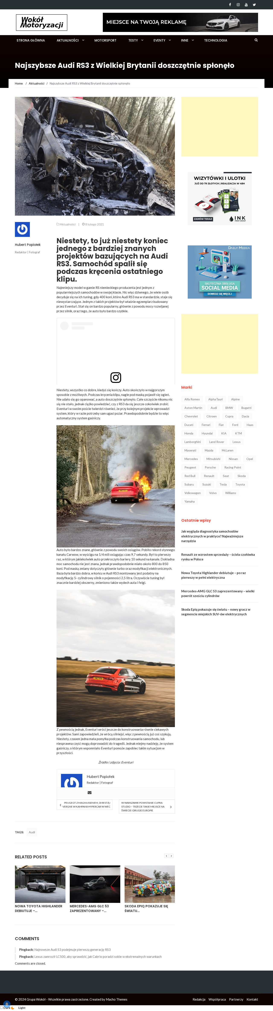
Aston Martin (193, 408)
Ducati (188, 425)
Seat (226, 476)
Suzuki (206, 484)
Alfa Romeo (192, 399)
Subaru (189, 484)
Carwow (72, 554)
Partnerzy (236, 999)
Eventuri (127, 762)
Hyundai (207, 433)
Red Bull (189, 476)
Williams (230, 493)
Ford (235, 425)
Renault (209, 476)
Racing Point (232, 467)
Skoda (242, 476)
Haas (250, 425)
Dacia (245, 416)
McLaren (227, 450)
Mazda (209, 450)
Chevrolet (191, 416)
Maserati (190, 450)
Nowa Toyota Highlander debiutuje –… (38, 908)
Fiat (221, 425)
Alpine (235, 399)
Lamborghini (192, 442)
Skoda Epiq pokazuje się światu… (146, 908)
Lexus (237, 442)
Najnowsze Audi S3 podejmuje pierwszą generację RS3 (72, 949)
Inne (184, 40)
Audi (32, 832)
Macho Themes (116, 999)
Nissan (233, 459)
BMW (229, 408)
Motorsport (105, 40)
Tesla (223, 484)
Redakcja (199, 999)
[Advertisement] (219, 126)
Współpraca (217, 999)
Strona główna (31, 40)
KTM (238, 433)
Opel (249, 459)
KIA (224, 433)
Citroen (211, 416)
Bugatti (246, 408)
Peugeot (190, 467)
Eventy (159, 40)
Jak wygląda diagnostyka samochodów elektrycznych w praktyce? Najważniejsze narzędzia (212, 536)
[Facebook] (230, 4)
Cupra (229, 416)
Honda (188, 433)
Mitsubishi (213, 459)
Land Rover (216, 442)
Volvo (213, 493)
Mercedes (191, 459)
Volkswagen (192, 493)
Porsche (210, 467)
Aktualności (68, 40)
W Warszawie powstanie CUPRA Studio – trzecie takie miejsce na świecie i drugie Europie (142, 806)
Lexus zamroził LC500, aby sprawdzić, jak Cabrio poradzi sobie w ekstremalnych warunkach (98, 956)
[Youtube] (246, 4)
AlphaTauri (215, 399)
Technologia (215, 40)
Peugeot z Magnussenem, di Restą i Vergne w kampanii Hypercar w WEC (86, 804)
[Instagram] (238, 4)
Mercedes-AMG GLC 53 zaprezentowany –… (89, 908)
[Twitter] (254, 4)
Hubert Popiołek (28, 244)
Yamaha (189, 501)
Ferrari (206, 425)
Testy (133, 40)
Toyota (240, 484)
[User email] (89, 793)
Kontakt (252, 999)
